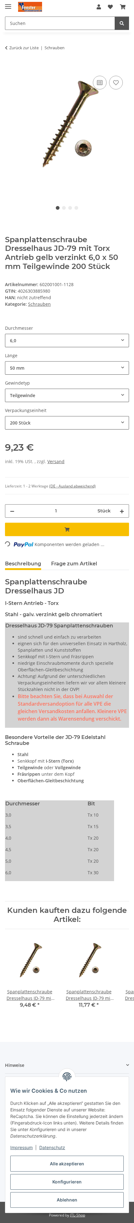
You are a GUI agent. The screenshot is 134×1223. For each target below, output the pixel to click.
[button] (98, 7)
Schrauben (39, 304)
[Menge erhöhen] (122, 511)
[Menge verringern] (12, 511)
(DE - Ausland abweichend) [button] (72, 486)
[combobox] (67, 340)
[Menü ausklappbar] (8, 4)
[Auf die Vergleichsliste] (100, 82)
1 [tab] (58, 208)
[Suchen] (122, 23)
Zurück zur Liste (24, 47)
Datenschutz (52, 1147)
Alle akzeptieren (67, 1163)
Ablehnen (67, 1199)
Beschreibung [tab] (23, 564)
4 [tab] (76, 208)
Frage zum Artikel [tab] (74, 564)
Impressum (21, 1147)
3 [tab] (70, 208)
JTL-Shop (77, 1215)
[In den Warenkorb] (10, 67)
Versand (56, 461)
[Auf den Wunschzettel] (116, 82)
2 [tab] (64, 208)
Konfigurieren (67, 1181)
